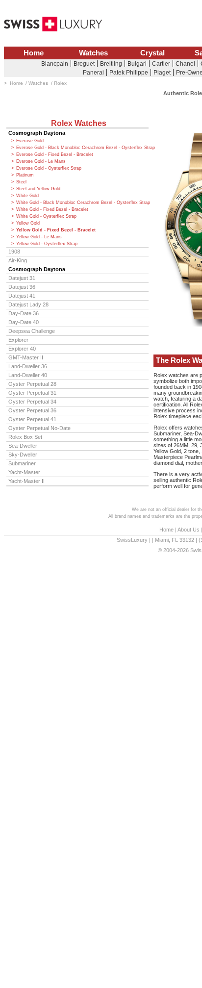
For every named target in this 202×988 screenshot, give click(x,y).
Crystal (152, 53)
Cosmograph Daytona (36, 133)
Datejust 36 (21, 287)
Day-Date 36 (23, 313)
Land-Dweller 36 (27, 366)
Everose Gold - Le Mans (41, 161)
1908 (14, 251)
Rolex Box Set (25, 437)
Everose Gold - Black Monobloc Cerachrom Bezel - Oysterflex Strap (82, 147)
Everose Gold (30, 140)
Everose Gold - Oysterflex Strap (48, 168)
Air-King (17, 260)
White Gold (27, 195)
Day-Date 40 (23, 322)
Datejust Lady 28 (28, 304)
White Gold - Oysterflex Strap (46, 216)
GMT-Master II (25, 357)
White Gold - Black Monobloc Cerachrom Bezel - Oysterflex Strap (82, 202)
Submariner (22, 463)
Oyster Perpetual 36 (32, 410)
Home (34, 53)
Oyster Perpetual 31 (32, 393)
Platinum (25, 175)
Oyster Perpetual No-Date (39, 428)
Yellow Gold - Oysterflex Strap (46, 243)
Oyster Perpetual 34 (32, 402)
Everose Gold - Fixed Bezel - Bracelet (54, 154)
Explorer (18, 340)
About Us (188, 529)
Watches (93, 53)
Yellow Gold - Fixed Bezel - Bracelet (56, 230)
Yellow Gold (28, 223)
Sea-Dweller (22, 446)
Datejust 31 (21, 278)
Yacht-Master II (26, 481)
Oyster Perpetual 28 (32, 384)
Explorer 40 (22, 349)
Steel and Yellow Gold (38, 188)
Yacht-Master (24, 472)
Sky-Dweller (22, 454)
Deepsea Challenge (31, 331)
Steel (21, 181)
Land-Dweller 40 (27, 375)
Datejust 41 (21, 296)
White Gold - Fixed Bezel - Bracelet (52, 209)
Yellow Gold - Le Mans (39, 236)
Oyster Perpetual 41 (32, 419)
